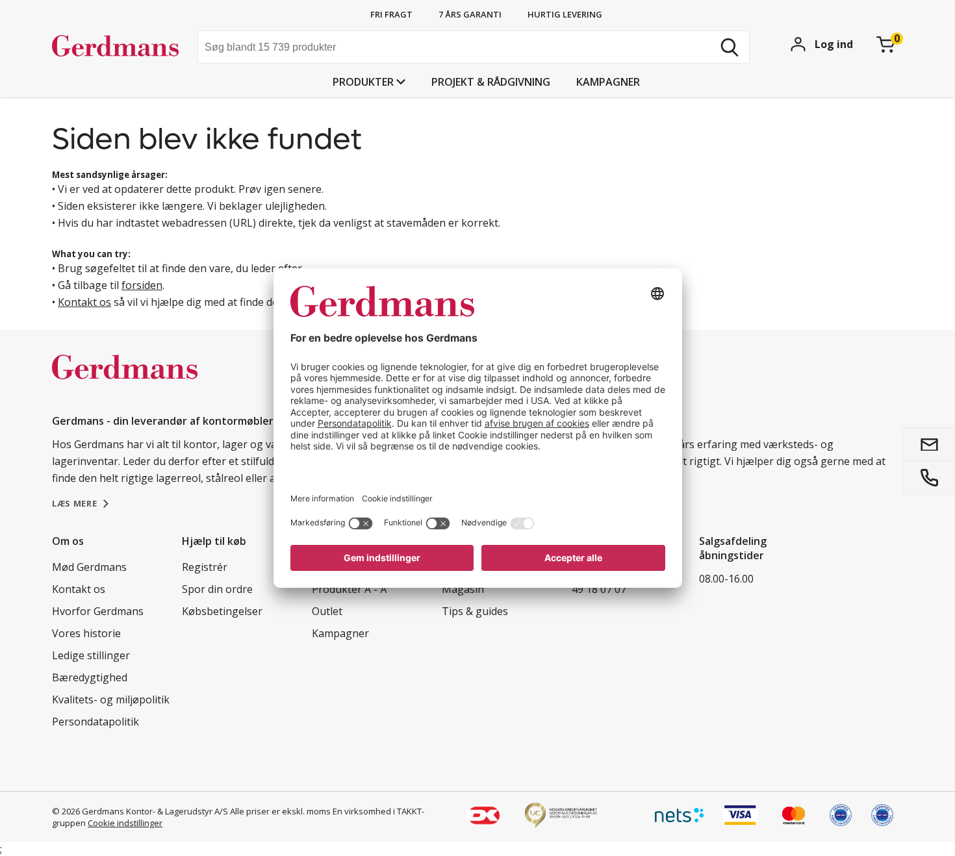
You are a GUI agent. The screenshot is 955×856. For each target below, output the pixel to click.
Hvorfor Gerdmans (98, 611)
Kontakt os (84, 302)
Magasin (463, 589)
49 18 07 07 (599, 589)
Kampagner (608, 82)
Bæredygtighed (89, 677)
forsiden (141, 285)
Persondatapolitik (95, 721)
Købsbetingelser (222, 611)
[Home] (120, 48)
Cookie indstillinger (125, 823)
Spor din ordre (217, 589)
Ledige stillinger (91, 655)
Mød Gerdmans (89, 567)
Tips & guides (475, 611)
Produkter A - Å (349, 589)
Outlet (327, 611)
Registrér (204, 567)
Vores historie (86, 633)
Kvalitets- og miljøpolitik (111, 699)
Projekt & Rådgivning (490, 82)
